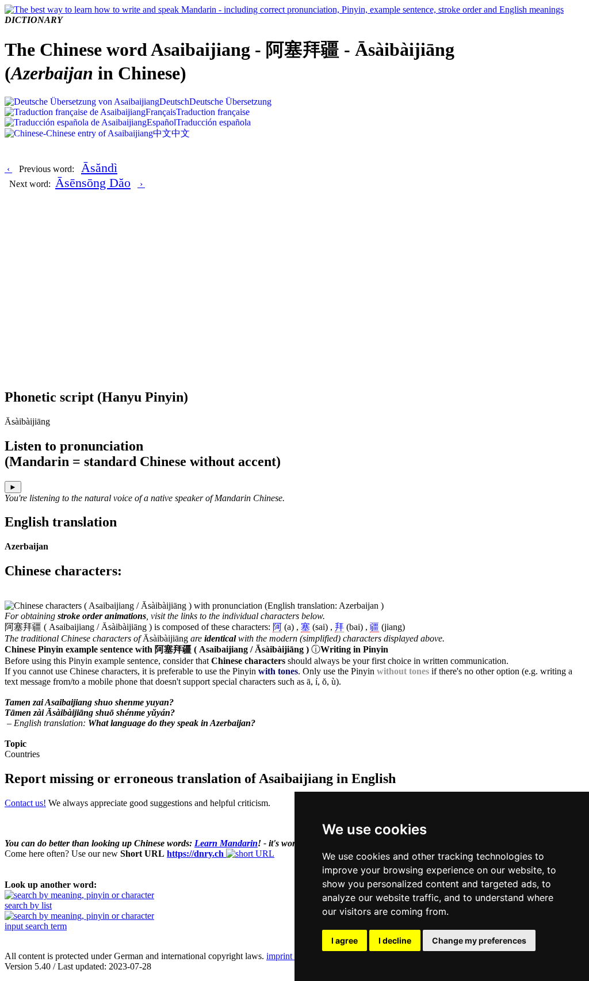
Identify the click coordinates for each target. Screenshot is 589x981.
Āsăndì (99, 168)
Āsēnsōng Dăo (93, 182)
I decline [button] (394, 940)
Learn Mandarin (226, 843)
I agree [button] (344, 940)
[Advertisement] (294, 297)
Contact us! (25, 803)
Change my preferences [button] (479, 940)
